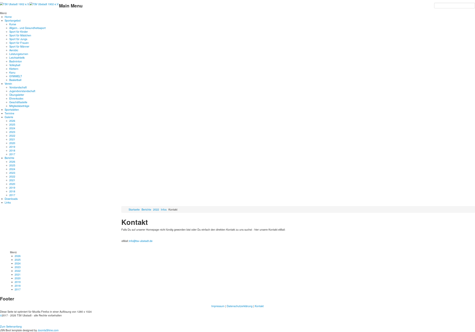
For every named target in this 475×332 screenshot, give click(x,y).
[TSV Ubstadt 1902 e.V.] (29, 4)
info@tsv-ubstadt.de (141, 241)
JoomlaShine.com (48, 330)
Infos (164, 209)
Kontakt (259, 306)
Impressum (218, 306)
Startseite (134, 209)
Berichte (146, 209)
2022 (156, 209)
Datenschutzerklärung (240, 306)
